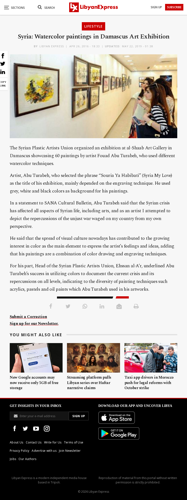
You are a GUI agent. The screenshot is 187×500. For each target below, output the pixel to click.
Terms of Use (74, 442)
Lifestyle (93, 26)
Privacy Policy (19, 451)
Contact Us (34, 442)
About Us (16, 442)
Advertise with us (44, 451)
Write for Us (53, 442)
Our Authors (28, 459)
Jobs (13, 459)
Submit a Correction (28, 317)
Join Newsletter (70, 451)
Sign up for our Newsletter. (34, 324)
